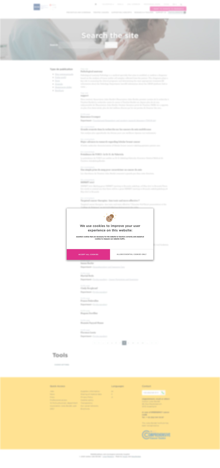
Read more (110, 244)
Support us (161, 12)
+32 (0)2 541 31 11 (150, 393)
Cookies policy (87, 400)
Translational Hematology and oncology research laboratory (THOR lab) (124, 120)
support (85, 95)
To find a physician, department (64, 403)
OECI (52, 409)
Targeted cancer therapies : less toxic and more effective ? (110, 200)
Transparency (87, 403)
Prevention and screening (78, 12)
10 (134, 343)
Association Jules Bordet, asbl (63, 406)
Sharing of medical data (91, 394)
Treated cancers (101, 12)
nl (112, 397)
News (120, 4)
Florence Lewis (88, 332)
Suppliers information (90, 391)
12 (143, 343)
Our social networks (89, 406)
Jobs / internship (133, 4)
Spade (125, 456)
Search (54, 45)
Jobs (52, 391)
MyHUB (166, 4)
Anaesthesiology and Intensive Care (109, 267)
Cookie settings (61, 365)
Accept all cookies (88, 254)
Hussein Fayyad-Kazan (92, 322)
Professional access (152, 4)
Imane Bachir (87, 263)
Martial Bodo (87, 275)
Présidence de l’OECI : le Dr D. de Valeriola (102, 154)
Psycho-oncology (100, 279)
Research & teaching (143, 12)
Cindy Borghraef (89, 288)
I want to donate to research (168, 9)
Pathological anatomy (92, 71)
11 (138, 343)
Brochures (85, 409)
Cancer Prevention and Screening (123, 279)
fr (112, 394)
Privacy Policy (87, 397)
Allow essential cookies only (132, 254)
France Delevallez (89, 300)
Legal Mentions (108, 456)
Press (52, 397)
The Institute (107, 4)
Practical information (176, 12)
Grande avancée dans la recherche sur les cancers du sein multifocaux (116, 129)
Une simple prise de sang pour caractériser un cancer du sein (111, 169)
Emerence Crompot (90, 116)
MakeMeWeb (136, 456)
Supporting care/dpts (121, 12)
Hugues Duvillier (89, 313)
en (174, 4)
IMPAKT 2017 (87, 182)
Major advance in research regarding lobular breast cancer (110, 141)
